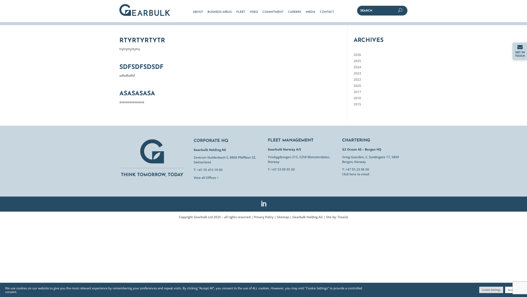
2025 (357, 61)
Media (310, 12)
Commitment (272, 12)
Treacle (343, 217)
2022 (357, 79)
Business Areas (220, 12)
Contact (327, 12)
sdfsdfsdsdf (141, 67)
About (198, 12)
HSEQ (254, 12)
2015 (357, 104)
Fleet (240, 12)
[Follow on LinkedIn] (263, 204)
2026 (357, 55)
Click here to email (355, 174)
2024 (357, 67)
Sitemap (283, 217)
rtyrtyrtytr (142, 41)
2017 (357, 92)
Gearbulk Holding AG (307, 217)
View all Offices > (206, 178)
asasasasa (137, 94)
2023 (357, 73)
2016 (357, 98)
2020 (357, 86)
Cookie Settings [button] (491, 290)
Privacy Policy (264, 217)
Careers (294, 12)
